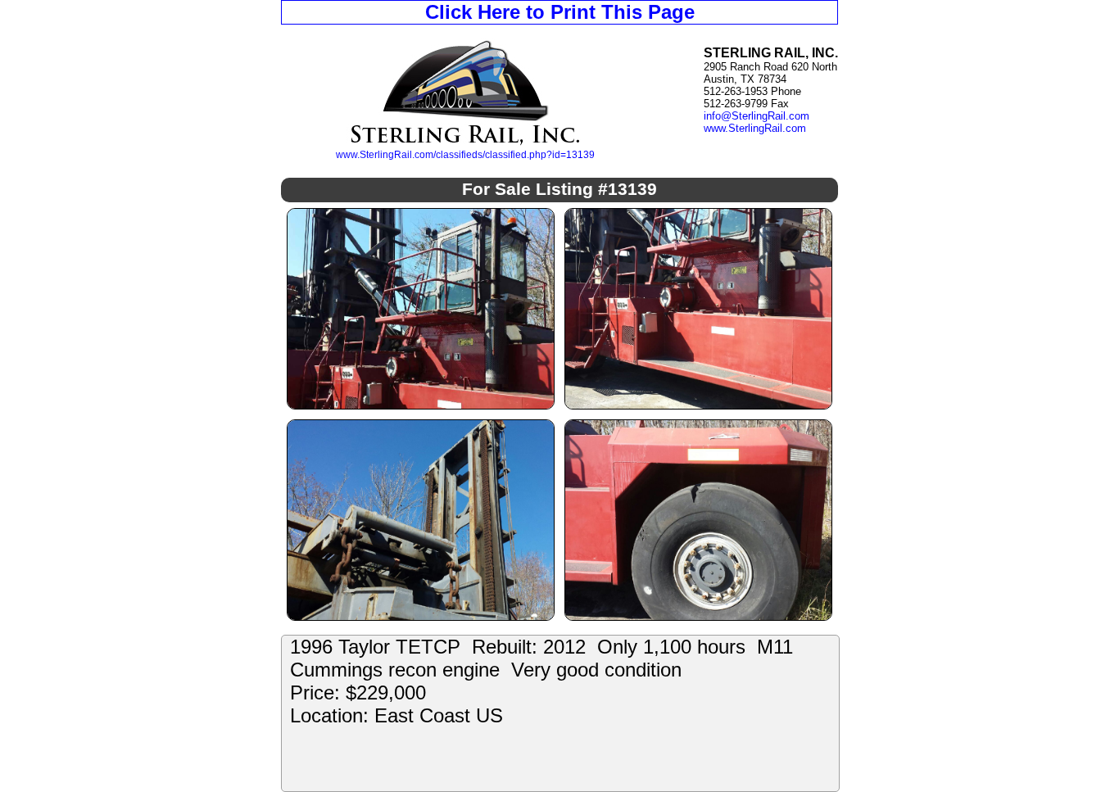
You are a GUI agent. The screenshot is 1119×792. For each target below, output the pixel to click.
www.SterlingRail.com (755, 128)
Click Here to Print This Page (560, 12)
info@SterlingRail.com (756, 116)
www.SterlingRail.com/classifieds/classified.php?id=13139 (465, 155)
